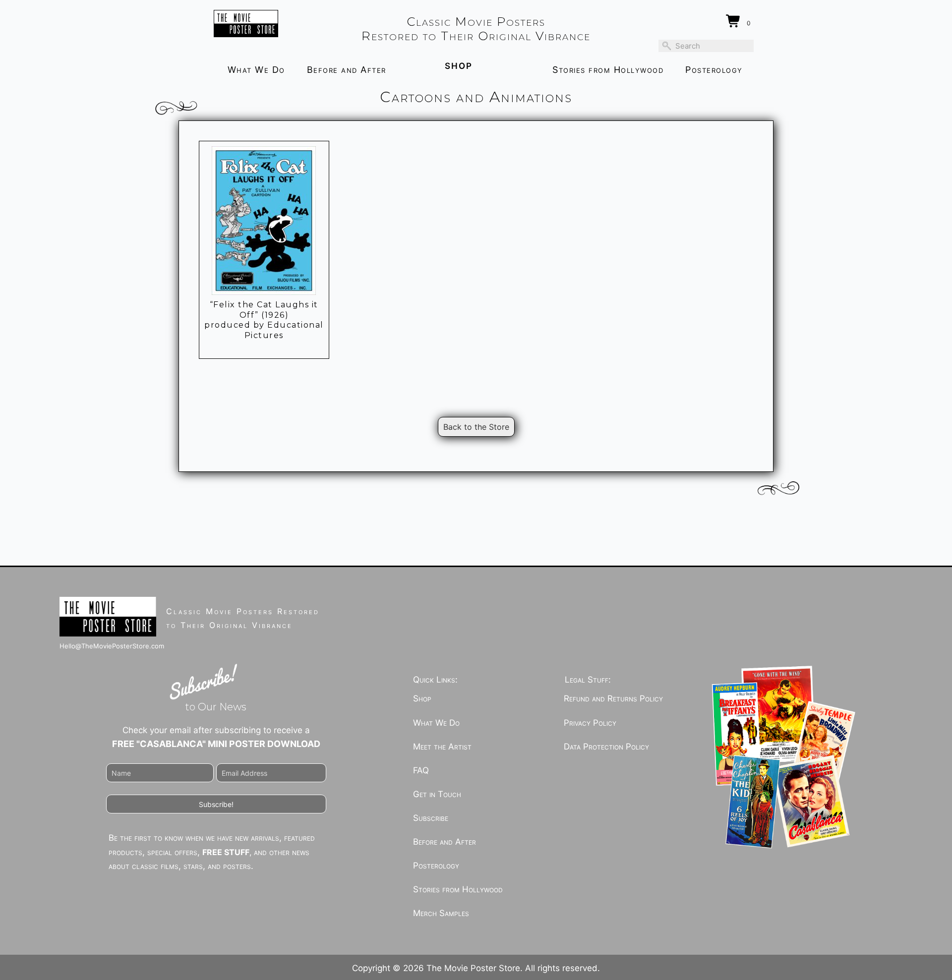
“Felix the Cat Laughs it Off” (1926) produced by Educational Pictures (264, 320)
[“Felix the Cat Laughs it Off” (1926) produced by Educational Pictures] (264, 220)
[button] (216, 804)
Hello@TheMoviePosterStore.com (112, 646)
